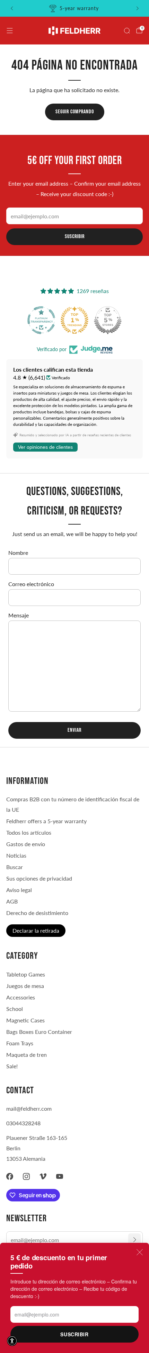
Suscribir (74, 1334)
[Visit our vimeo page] (43, 1176)
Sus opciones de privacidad (39, 878)
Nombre (18, 552)
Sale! (12, 1066)
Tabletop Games (25, 974)
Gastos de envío (25, 844)
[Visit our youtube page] (59, 1176)
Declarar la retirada (35, 930)
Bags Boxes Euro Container (39, 1031)
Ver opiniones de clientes (45, 447)
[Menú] (9, 30)
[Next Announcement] (137, 8)
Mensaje (18, 615)
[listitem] (74, 8)
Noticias (16, 855)
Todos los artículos (28, 832)
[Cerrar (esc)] (139, 1252)
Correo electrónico (31, 584)
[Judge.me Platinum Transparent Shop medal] (106, 320)
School (14, 1008)
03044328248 (23, 1123)
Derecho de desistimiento (37, 912)
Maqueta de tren (26, 1054)
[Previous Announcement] (12, 8)
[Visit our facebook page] (9, 1176)
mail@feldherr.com (29, 1108)
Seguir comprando (74, 111)
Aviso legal (19, 889)
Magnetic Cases (25, 1020)
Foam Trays (19, 1043)
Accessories (20, 997)
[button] (12, 1341)
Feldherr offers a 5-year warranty (46, 821)
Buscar (14, 867)
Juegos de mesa (25, 985)
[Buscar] (126, 30)
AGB (12, 901)
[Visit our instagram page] (26, 1176)
